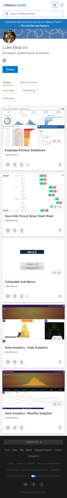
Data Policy (13, 470)
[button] (25, 484)
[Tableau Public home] (14, 5)
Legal (11, 464)
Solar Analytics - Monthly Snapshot (28, 413)
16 (28, 165)
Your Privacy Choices (48, 476)
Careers (58, 450)
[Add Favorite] (60, 165)
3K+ (59, 141)
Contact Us (33, 456)
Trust (7, 450)
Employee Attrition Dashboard (25, 150)
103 (59, 404)
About (29, 450)
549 (59, 272)
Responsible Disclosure (34, 470)
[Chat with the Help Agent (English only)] (55, 5)
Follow (10, 69)
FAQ (21, 450)
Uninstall (55, 470)
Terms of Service (26, 464)
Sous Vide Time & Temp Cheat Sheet (29, 216)
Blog (14, 450)
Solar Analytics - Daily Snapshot (26, 347)
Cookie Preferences (18, 476)
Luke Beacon (11, 154)
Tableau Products (43, 450)
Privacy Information (48, 464)
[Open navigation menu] (62, 5)
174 (59, 207)
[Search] (6, 13)
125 (59, 338)
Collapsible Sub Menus (20, 282)
